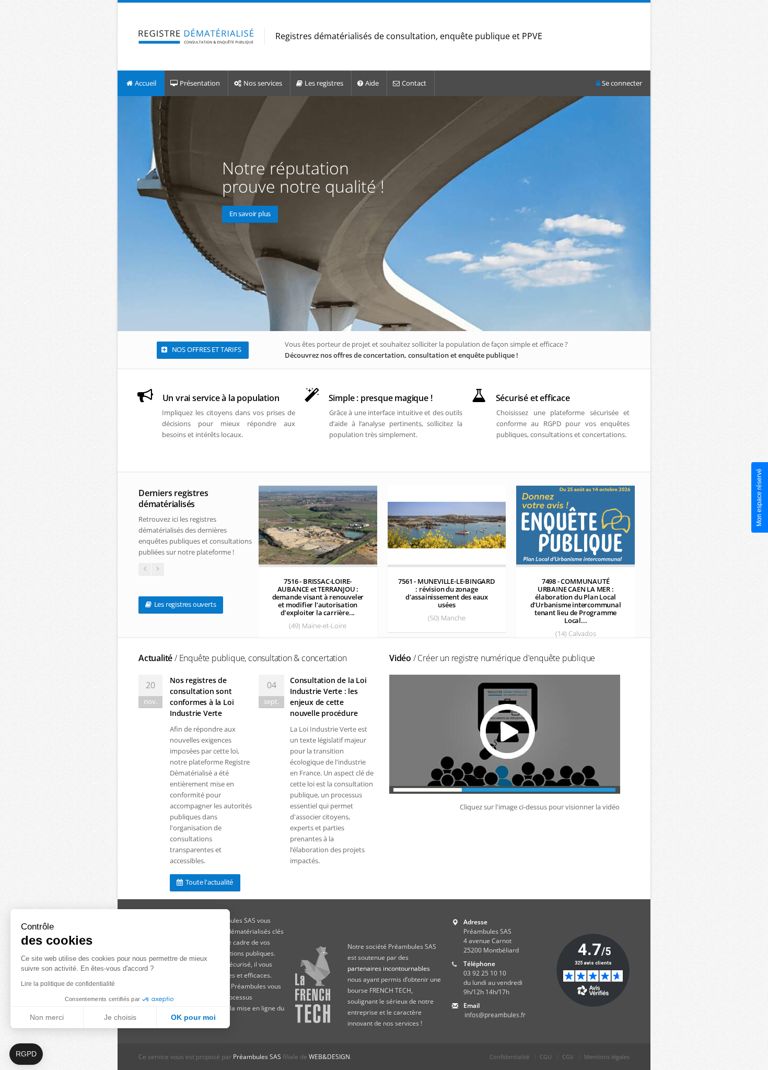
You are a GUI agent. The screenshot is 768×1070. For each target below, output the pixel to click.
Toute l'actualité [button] (208, 882)
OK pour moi (193, 1017)
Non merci (47, 1017)
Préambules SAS (257, 1056)
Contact (414, 83)
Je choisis (120, 1017)
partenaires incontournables (388, 968)
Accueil (145, 83)
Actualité (242, 658)
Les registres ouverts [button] (184, 604)
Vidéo (492, 658)
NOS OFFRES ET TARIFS (205, 349)
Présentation (200, 83)
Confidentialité (509, 1057)
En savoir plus (250, 213)
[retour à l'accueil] (196, 36)
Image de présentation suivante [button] (640, 213)
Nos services (262, 83)
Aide (372, 83)
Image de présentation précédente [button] (128, 213)
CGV (568, 1057)
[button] (26, 1054)
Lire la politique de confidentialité (68, 983)
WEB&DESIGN (329, 1056)
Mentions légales (607, 1057)
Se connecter (621, 83)
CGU (546, 1057)
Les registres (324, 83)
